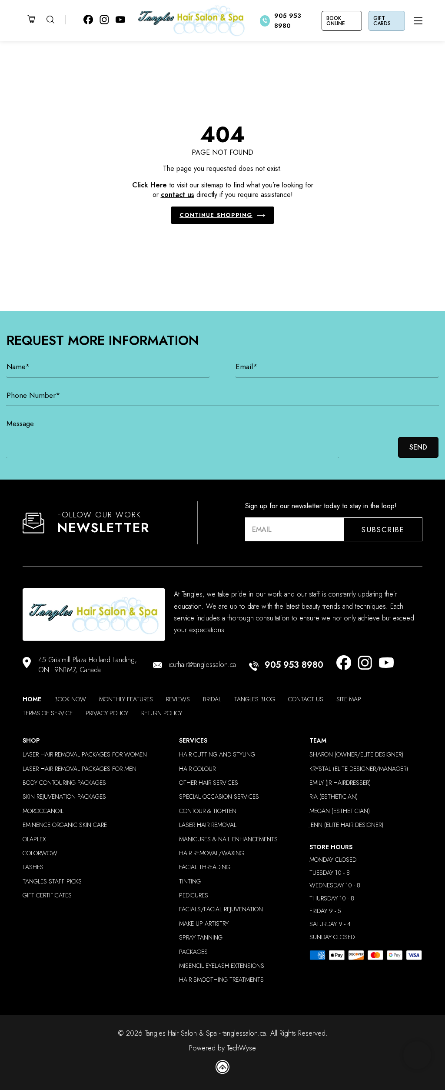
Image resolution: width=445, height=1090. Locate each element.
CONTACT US (305, 699)
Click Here (149, 185)
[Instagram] (365, 664)
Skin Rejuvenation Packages (64, 797)
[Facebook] (343, 664)
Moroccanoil (43, 811)
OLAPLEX (34, 839)
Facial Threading (204, 867)
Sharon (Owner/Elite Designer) (356, 754)
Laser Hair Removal (207, 825)
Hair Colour (197, 769)
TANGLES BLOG (254, 699)
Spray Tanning (200, 937)
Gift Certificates (47, 895)
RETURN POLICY (161, 713)
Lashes (33, 867)
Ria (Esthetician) (333, 797)
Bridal (212, 699)
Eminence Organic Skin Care (65, 825)
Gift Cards (382, 20)
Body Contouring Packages (64, 783)
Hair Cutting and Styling (217, 754)
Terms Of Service (48, 713)
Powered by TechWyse (222, 1048)
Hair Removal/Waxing (211, 853)
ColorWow (40, 853)
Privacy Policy (107, 713)
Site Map (348, 699)
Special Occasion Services (219, 797)
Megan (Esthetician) (339, 811)
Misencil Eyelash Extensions (221, 966)
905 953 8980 (294, 665)
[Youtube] (386, 664)
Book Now (70, 699)
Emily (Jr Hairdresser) (340, 783)
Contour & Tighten (207, 811)
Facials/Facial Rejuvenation (221, 909)
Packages (193, 952)
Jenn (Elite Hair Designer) (346, 825)
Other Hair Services (208, 783)
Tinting (190, 881)
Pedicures (193, 895)
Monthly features (126, 699)
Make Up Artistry (204, 924)
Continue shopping (215, 215)
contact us (177, 195)
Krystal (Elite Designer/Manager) (358, 769)
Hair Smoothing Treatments (221, 980)
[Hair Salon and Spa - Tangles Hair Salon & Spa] (192, 20)
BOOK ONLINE (335, 20)
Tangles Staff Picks (52, 881)
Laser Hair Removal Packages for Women (85, 754)
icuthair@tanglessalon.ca (202, 665)
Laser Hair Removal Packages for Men (79, 769)
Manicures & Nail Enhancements (228, 839)
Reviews (178, 699)
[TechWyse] (222, 1068)
